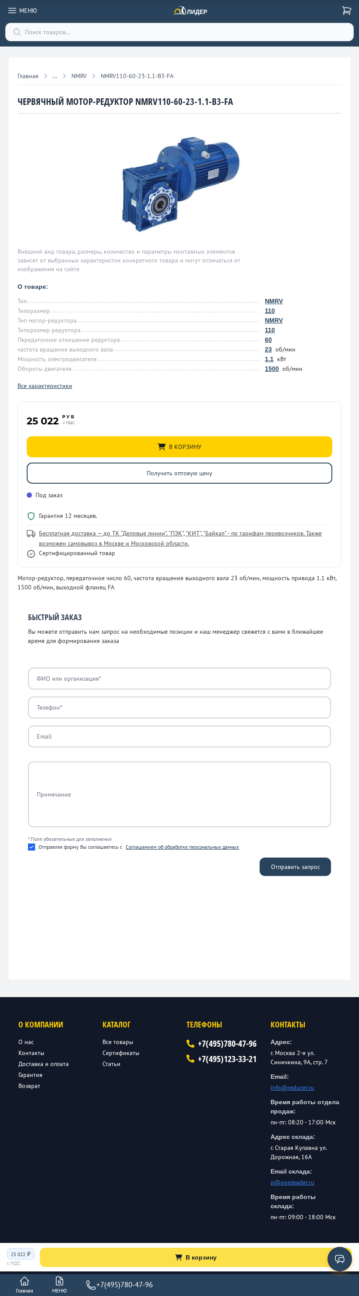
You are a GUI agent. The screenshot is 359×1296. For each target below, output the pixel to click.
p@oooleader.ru (292, 1182)
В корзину (201, 1257)
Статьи (111, 1064)
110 (270, 310)
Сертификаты (120, 1053)
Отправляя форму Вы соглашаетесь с (139, 847)
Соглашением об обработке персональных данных (182, 847)
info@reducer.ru (292, 1087)
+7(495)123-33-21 (227, 1059)
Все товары (117, 1042)
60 (268, 339)
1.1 (269, 359)
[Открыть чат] (339, 1259)
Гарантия (30, 1075)
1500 (272, 368)
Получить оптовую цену (179, 473)
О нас (26, 1042)
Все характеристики (45, 386)
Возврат (29, 1086)
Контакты (31, 1053)
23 (268, 349)
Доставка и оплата (43, 1064)
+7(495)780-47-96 (227, 1043)
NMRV (274, 301)
